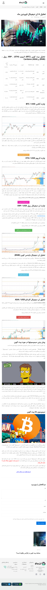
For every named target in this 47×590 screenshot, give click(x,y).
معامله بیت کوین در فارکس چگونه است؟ (28, 553)
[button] (43, 3)
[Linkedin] (36, 574)
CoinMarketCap (41, 216)
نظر (45, 488)
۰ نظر (32, 17)
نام (45, 500)
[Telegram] (44, 574)
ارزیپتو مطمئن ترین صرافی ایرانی (23, 472)
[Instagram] (40, 574)
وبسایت (44, 512)
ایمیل (45, 506)
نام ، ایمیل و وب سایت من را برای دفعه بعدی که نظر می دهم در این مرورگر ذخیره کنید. (28, 519)
